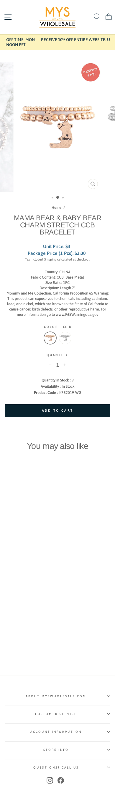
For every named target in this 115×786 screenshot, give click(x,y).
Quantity (57, 355)
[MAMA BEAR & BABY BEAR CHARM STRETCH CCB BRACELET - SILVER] (15, 572)
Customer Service (56, 714)
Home (56, 208)
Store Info (56, 749)
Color (57, 327)
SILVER (65, 338)
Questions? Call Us (56, 767)
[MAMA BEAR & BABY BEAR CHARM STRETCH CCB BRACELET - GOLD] (8, 572)
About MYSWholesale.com (56, 696)
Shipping (50, 259)
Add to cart (25, 560)
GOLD (50, 338)
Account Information (56, 731)
